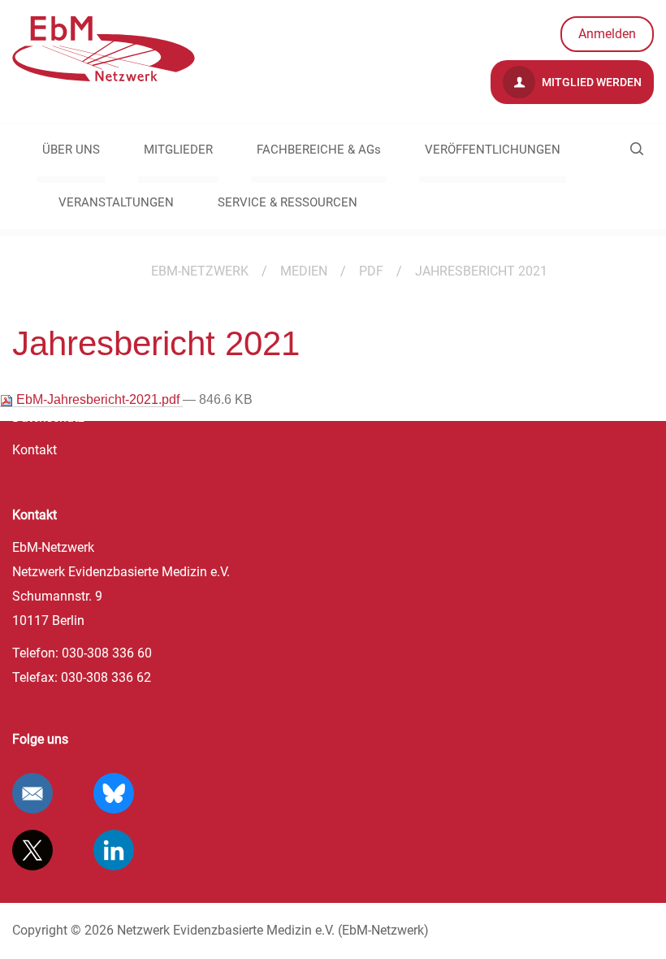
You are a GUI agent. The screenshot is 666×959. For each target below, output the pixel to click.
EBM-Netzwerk (200, 271)
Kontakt (34, 450)
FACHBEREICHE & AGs (319, 149)
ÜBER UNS (71, 149)
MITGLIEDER (178, 149)
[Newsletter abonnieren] (32, 793)
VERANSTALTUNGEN (116, 202)
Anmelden (607, 33)
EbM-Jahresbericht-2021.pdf (98, 399)
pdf (371, 271)
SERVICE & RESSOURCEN (287, 202)
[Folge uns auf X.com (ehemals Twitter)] (32, 850)
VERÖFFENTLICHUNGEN (492, 149)
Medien (303, 271)
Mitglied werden (590, 82)
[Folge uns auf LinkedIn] (113, 850)
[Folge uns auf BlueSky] (113, 793)
